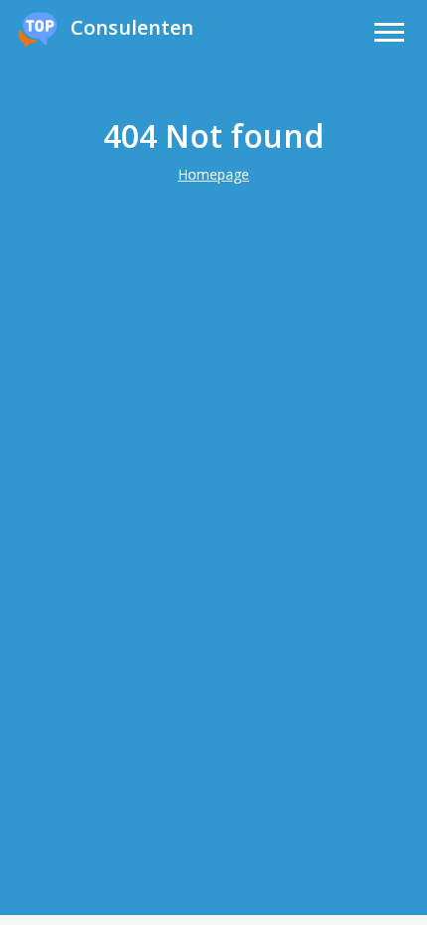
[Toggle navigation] (389, 35)
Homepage (213, 174)
